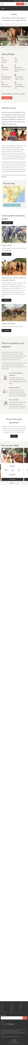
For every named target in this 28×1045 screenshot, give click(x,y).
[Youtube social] (11, 1025)
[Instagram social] (8, 1025)
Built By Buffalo (17, 1042)
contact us (5, 432)
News (2, 1006)
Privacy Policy (14, 1039)
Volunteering (12, 1008)
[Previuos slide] (2, 44)
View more (6, 330)
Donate (20, 4)
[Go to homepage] (2, 4)
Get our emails (3, 1015)
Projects (2, 1004)
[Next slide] (26, 44)
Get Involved (3, 1011)
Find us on (3, 1021)
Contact (20, 1004)
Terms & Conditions (14, 1040)
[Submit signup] (25, 1017)
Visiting (11, 1006)
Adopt (2, 1008)
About (3, 8)
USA (20, 1011)
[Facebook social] (2, 1025)
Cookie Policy (14, 1041)
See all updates (7, 222)
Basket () (25, 1)
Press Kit (11, 1004)
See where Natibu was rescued (12, 205)
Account (15, 1)
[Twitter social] (5, 1025)
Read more (4, 177)
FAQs (14, 436)
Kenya (20, 1008)
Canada (20, 1006)
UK (20, 1010)
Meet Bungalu (12, 479)
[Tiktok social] (14, 1025)
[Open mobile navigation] (26, 4)
